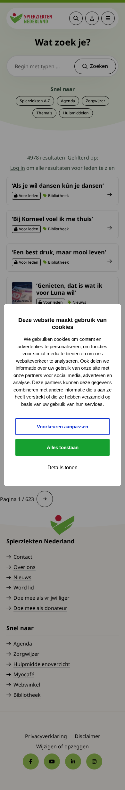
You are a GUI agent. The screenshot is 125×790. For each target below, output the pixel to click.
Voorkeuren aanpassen (62, 426)
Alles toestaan (63, 447)
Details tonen (62, 467)
